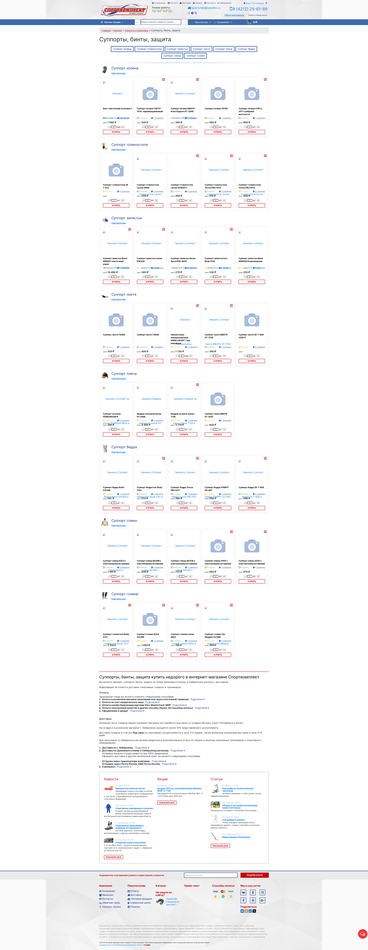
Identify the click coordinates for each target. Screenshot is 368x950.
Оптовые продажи (141, 898)
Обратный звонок (234, 15)
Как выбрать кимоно (233, 819)
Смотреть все (118, 73)
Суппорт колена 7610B (216, 108)
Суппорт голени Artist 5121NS (148, 635)
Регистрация (258, 3)
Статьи (217, 779)
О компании (160, 3)
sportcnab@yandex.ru (205, 8)
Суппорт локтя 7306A (114, 334)
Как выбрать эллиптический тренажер (237, 789)
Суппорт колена (122, 49)
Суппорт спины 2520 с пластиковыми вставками (252, 562)
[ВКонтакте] (242, 911)
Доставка (186, 3)
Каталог (117, 30)
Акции (162, 779)
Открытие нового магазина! (130, 842)
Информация (225, 3)
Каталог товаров (113, 22)
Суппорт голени (195, 55)
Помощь (135, 906)
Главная (106, 30)
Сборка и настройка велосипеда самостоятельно (239, 806)
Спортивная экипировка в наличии (134, 808)
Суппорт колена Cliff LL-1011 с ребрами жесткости (251, 111)
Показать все (113, 857)
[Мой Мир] (250, 911)
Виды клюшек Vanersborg (236, 837)
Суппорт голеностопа (149, 49)
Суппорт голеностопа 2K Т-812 (115, 186)
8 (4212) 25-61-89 (250, 8)
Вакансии (107, 894)
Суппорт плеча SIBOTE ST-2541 (216, 415)
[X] (254, 911)
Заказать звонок (111, 906)
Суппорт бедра (246, 49)
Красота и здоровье (136, 30)
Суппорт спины (172, 55)
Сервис (198, 3)
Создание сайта (105, 945)
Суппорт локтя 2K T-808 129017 (251, 336)
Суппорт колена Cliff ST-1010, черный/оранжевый (150, 110)
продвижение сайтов (133, 945)
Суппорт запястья (177, 49)
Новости (111, 779)
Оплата (174, 3)
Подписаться (254, 875)
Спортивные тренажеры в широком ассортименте (129, 826)
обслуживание (118, 945)
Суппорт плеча (223, 49)
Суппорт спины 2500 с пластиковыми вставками (218, 562)
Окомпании (108, 891)
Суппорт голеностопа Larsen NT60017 (182, 186)
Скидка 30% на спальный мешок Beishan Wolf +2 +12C (179, 789)
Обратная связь (111, 902)
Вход (248, 3)
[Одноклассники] (246, 911)
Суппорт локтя (201, 49)
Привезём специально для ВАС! (171, 901)
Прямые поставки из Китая (130, 788)
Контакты (211, 3)
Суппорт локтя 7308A (148, 334)
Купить (150, 132)
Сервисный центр (140, 902)
